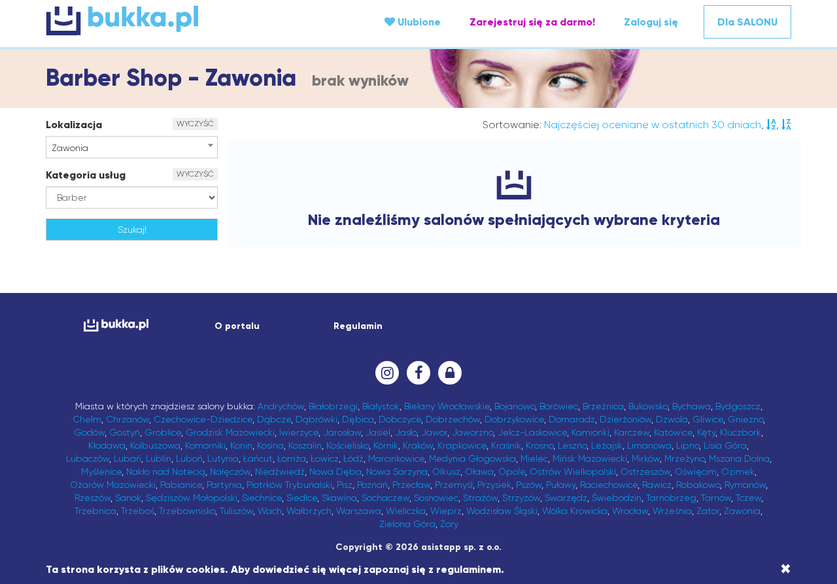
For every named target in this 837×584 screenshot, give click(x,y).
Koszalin (305, 445)
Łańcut (258, 458)
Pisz (344, 484)
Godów (89, 432)
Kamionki (590, 432)
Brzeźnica (603, 406)
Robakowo (698, 484)
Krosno (539, 445)
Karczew (631, 432)
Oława (479, 471)
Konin (241, 445)
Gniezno (745, 419)
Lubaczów (87, 458)
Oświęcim (696, 471)
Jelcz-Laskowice (532, 432)
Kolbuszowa (155, 445)
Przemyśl (454, 484)
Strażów (480, 497)
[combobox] (132, 147)
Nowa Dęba (335, 471)
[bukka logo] (116, 325)
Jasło (406, 432)
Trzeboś (137, 511)
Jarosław (342, 432)
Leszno (572, 445)
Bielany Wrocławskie (447, 406)
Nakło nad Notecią (165, 471)
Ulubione (418, 22)
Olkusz (446, 471)
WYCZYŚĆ (195, 123)
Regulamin (358, 326)
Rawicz (657, 484)
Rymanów (745, 484)
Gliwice (707, 419)
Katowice (673, 432)
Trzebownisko (187, 511)
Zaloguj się (651, 22)
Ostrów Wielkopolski (573, 471)
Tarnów (716, 497)
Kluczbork (740, 432)
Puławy (560, 484)
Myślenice (101, 471)
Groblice (163, 432)
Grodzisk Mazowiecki (230, 432)
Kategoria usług (86, 175)
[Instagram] (387, 373)
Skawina (339, 497)
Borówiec (558, 406)
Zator (707, 511)
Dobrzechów (453, 419)
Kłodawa (107, 445)
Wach (270, 511)
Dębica (358, 419)
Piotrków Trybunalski (289, 484)
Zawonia (742, 511)
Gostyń (124, 432)
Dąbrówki (316, 419)
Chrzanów (127, 419)
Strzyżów (521, 497)
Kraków (418, 445)
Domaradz (572, 419)
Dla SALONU (747, 22)
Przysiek (494, 484)
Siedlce (301, 497)
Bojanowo (514, 406)
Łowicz (325, 458)
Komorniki (205, 445)
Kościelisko (347, 445)
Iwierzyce (298, 432)
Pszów (528, 484)
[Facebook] (418, 373)
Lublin (158, 458)
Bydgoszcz (737, 406)
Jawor (434, 432)
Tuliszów (236, 511)
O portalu (237, 326)
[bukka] (170, 20)
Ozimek (738, 471)
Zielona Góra (407, 524)
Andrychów (281, 406)
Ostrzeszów (645, 471)
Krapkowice (462, 445)
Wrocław (630, 511)
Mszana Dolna (739, 458)
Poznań (372, 484)
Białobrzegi (333, 406)
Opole (511, 471)
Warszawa (358, 511)
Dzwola (672, 419)
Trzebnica (95, 511)
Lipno (687, 445)
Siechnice (262, 497)
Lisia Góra (725, 445)
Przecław (411, 484)
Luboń (189, 458)
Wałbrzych (309, 511)
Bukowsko (648, 406)
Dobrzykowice (514, 419)
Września (672, 511)
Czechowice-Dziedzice (203, 419)
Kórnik (385, 445)
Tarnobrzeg (671, 497)
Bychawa (691, 406)
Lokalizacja (74, 124)
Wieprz (446, 511)
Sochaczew (385, 497)
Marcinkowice (396, 458)
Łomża (291, 458)
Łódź (353, 458)
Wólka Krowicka (574, 511)
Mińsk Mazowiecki (590, 458)
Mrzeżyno (684, 458)
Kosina (270, 445)
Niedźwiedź (280, 471)
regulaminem (468, 569)
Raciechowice (609, 484)
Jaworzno (472, 432)
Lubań (127, 458)
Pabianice (181, 484)
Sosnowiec (436, 497)
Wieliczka (406, 511)
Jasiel (378, 432)
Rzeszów (93, 497)
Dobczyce (400, 419)
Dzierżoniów (625, 419)
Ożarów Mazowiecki (113, 484)
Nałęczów (230, 471)
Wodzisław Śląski (502, 511)
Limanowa (649, 445)
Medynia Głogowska (472, 458)
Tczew (748, 497)
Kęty (706, 432)
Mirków (646, 458)
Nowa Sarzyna (397, 471)
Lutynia (223, 458)
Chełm (87, 419)
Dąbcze (274, 419)
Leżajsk (607, 445)
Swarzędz (566, 497)
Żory (449, 524)
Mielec (534, 458)
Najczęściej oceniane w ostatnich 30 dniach (652, 124)
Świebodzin (616, 497)
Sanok (128, 497)
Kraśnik (506, 445)
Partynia (224, 484)
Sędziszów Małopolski (191, 497)
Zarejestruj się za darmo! (532, 22)
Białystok (381, 406)
